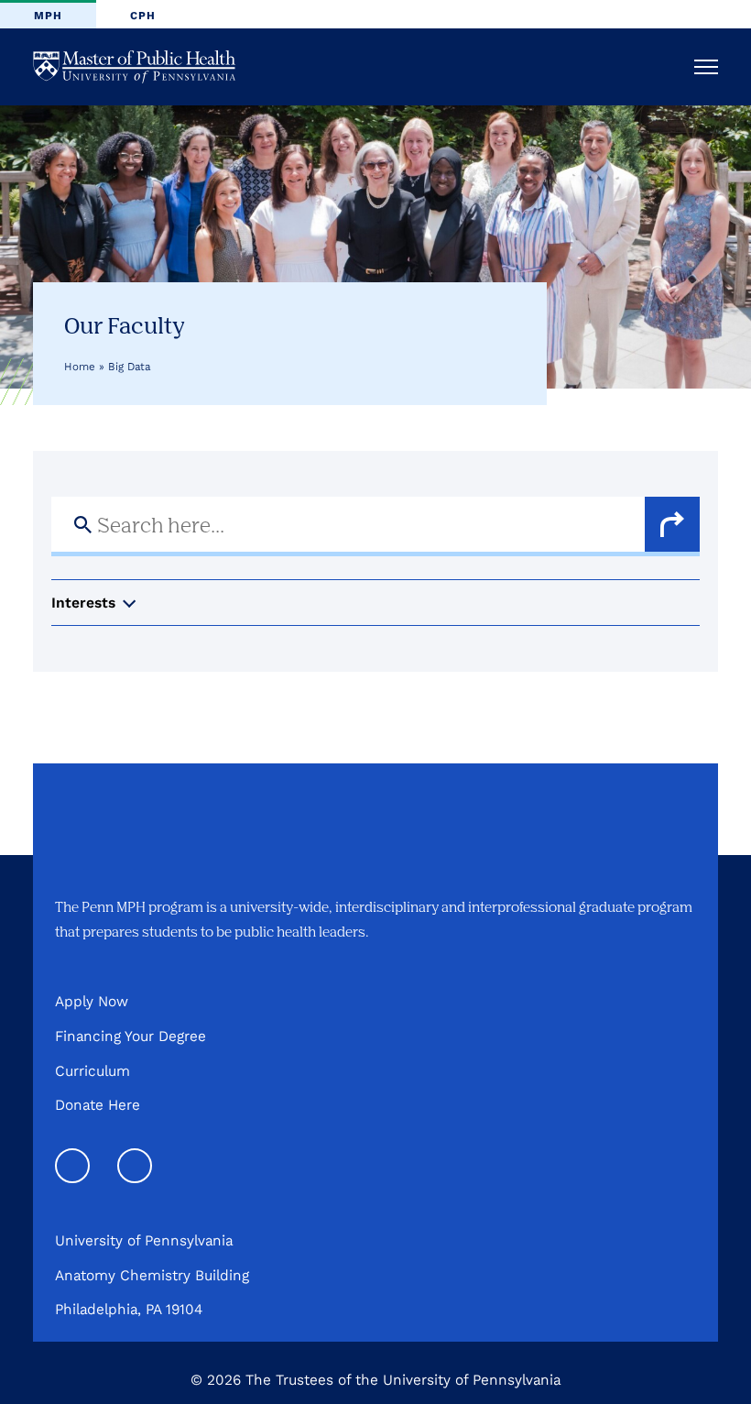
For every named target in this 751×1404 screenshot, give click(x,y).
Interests (83, 602)
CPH (143, 15)
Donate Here (97, 1104)
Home (79, 366)
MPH (48, 15)
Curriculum (92, 1071)
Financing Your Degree (130, 1036)
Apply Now (91, 1001)
